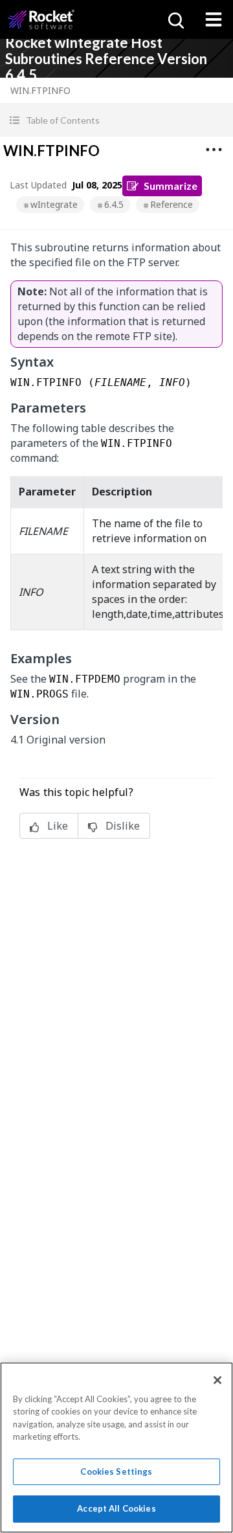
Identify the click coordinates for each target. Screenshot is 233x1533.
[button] (116, 120)
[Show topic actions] (214, 150)
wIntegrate (54, 204)
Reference (171, 204)
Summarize (170, 185)
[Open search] (175, 19)
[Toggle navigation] (214, 19)
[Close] (217, 1380)
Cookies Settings (116, 1471)
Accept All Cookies (116, 1508)
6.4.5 (114, 204)
